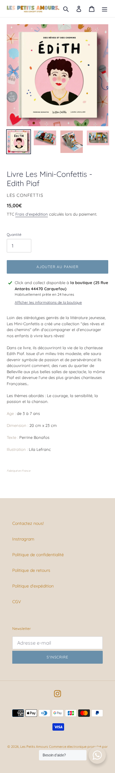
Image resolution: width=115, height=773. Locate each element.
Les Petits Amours (34, 746)
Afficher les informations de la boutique (48, 302)
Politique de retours (31, 570)
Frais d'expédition (31, 214)
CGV (16, 601)
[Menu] (104, 8)
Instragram (23, 539)
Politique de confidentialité (38, 554)
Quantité (14, 234)
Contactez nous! (28, 523)
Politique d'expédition (33, 586)
